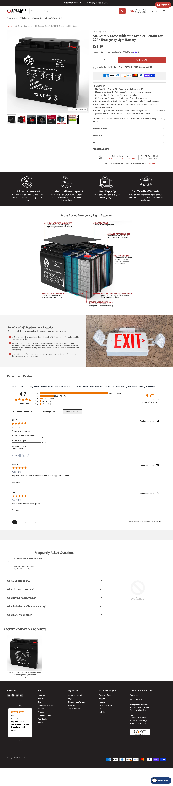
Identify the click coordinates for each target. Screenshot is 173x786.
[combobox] (74, 11)
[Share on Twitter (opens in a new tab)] (23, 456)
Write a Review (72, 412)
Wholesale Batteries (45, 705)
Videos (40, 722)
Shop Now (11, 18)
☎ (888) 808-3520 (53, 18)
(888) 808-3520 (116, 158)
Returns (102, 702)
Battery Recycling (105, 705)
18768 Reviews (25, 403)
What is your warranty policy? (22, 597)
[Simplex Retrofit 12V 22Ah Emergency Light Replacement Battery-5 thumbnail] (51, 119)
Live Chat (131, 158)
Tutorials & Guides (44, 716)
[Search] (122, 11)
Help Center (103, 712)
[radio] (86, 393)
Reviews (41, 698)
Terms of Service (74, 709)
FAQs (95, 142)
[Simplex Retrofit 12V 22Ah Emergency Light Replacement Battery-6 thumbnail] (61, 119)
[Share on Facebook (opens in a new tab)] (19, 456)
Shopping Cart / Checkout (77, 702)
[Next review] (20, 740)
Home (9, 26)
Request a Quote (105, 695)
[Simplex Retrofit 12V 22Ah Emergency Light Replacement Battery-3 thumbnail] (31, 119)
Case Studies (42, 719)
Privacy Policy (73, 705)
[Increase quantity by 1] (113, 60)
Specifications (100, 128)
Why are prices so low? (18, 580)
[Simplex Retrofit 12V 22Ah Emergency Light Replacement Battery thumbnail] (11, 119)
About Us (41, 695)
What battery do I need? (19, 614)
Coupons (41, 712)
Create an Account (75, 695)
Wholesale (24, 18)
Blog (39, 702)
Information (99, 86)
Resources (98, 135)
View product (24, 655)
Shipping (102, 698)
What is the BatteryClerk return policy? (26, 606)
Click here (151, 163)
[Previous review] (20, 705)
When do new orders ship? (20, 589)
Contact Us (37, 18)
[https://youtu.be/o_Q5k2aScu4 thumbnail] (73, 119)
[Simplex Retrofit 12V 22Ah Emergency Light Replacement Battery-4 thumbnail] (41, 119)
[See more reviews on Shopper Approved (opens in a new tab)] (27, 456)
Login (70, 698)
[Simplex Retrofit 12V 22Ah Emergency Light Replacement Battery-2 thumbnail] (21, 119)
